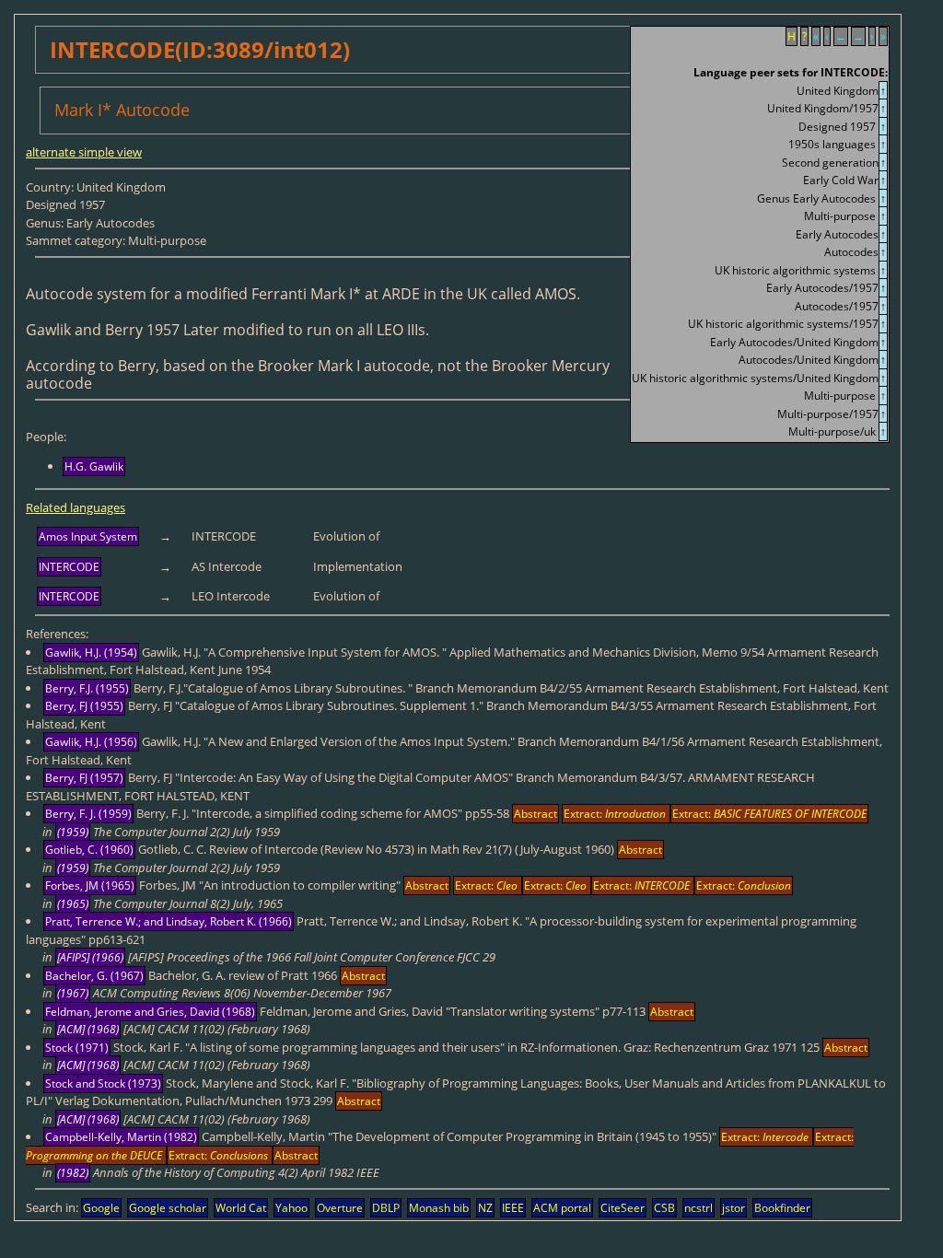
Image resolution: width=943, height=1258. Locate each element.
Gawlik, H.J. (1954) (91, 652)
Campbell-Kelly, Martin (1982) (121, 1137)
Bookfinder (782, 1208)
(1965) (72, 904)
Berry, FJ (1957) (84, 778)
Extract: (615, 813)
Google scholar (167, 1208)
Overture (340, 1208)
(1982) (72, 1173)
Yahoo (291, 1208)
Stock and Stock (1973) (103, 1083)
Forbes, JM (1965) (89, 885)
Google (101, 1208)
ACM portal (562, 1208)
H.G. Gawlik (93, 466)
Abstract (535, 813)
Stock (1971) (77, 1047)
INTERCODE (69, 567)
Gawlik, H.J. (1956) (91, 742)
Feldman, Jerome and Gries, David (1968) (150, 1011)
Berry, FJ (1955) (84, 706)
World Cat (240, 1208)
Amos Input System (88, 536)
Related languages (75, 507)
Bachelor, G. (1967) (94, 976)
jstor (733, 1208)
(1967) (72, 993)
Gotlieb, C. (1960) (89, 849)
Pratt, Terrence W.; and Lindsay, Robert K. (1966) (168, 921)
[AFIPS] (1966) (90, 957)
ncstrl (698, 1208)
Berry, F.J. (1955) (87, 688)
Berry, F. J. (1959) (88, 813)
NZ (485, 1208)
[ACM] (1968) (88, 1029)
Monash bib (439, 1208)
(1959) (72, 832)
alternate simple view (84, 152)
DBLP (386, 1208)
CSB (664, 1208)
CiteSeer (622, 1208)
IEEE (513, 1208)
